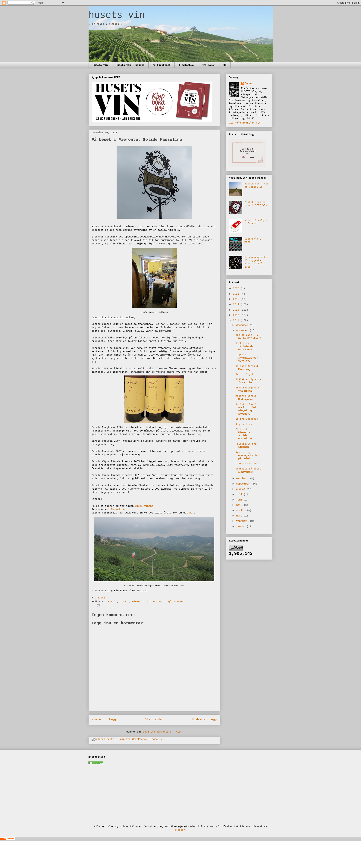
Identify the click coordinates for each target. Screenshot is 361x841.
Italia (124, 601)
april (240, 510)
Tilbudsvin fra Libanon (245, 445)
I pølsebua (186, 65)
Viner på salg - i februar (255, 222)
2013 (236, 309)
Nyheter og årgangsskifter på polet (247, 455)
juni (240, 499)
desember (243, 325)
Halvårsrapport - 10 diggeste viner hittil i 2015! (256, 262)
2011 (236, 320)
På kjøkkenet (161, 65)
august (241, 489)
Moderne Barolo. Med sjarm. (246, 397)
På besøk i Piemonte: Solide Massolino (243, 434)
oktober (242, 478)
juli (240, 494)
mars (240, 515)
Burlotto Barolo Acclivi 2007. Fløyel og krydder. (246, 409)
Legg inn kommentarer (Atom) (163, 731)
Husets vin (100, 65)
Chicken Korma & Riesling (246, 368)
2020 (236, 288)
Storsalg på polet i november (248, 470)
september (243, 483)
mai (239, 505)
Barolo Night (244, 374)
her (191, 512)
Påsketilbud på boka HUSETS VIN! (256, 204)
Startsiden (154, 719)
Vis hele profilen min (244, 122)
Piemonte (138, 601)
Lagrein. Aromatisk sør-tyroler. (247, 357)
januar (241, 526)
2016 (236, 293)
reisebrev (154, 601)
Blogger (179, 830)
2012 (236, 315)
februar (242, 520)
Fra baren (208, 65)
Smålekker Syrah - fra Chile (248, 381)
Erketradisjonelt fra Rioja (247, 389)
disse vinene (144, 506)
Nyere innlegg (104, 719)
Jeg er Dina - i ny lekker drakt (248, 336)
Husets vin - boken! (130, 65)
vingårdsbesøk (173, 601)
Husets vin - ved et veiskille (256, 185)
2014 (236, 304)
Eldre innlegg (204, 719)
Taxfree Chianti (246, 463)
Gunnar (249, 83)
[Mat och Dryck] (95, 763)
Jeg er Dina (243, 424)
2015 (236, 299)
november (243, 330)
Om (224, 65)
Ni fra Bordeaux (246, 418)
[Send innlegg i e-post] (98, 605)
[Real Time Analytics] (7, 839)
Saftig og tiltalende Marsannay (244, 346)
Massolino (118, 509)
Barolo (112, 601)
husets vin (117, 15)
